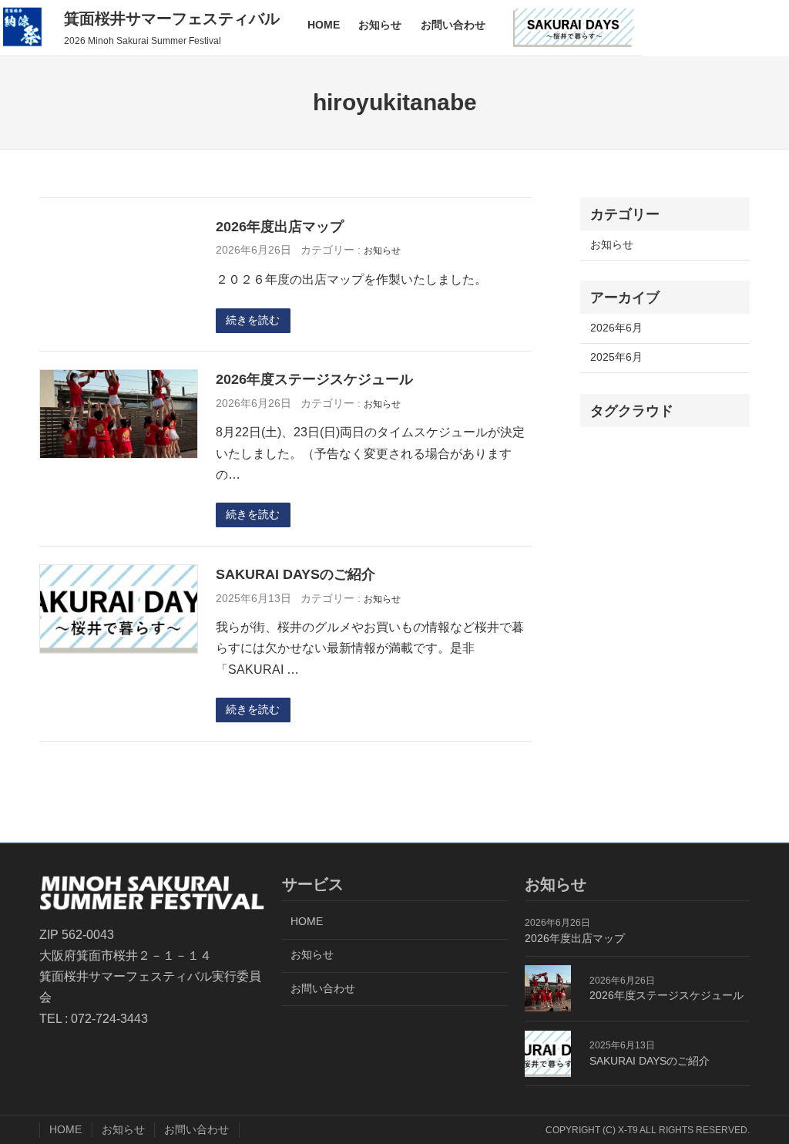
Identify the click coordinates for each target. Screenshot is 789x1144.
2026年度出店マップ (280, 226)
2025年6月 (616, 357)
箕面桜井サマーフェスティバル (172, 18)
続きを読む (253, 320)
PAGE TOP (758, 1096)
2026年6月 (616, 328)
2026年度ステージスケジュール (314, 379)
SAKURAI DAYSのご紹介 (295, 574)
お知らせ (382, 250)
